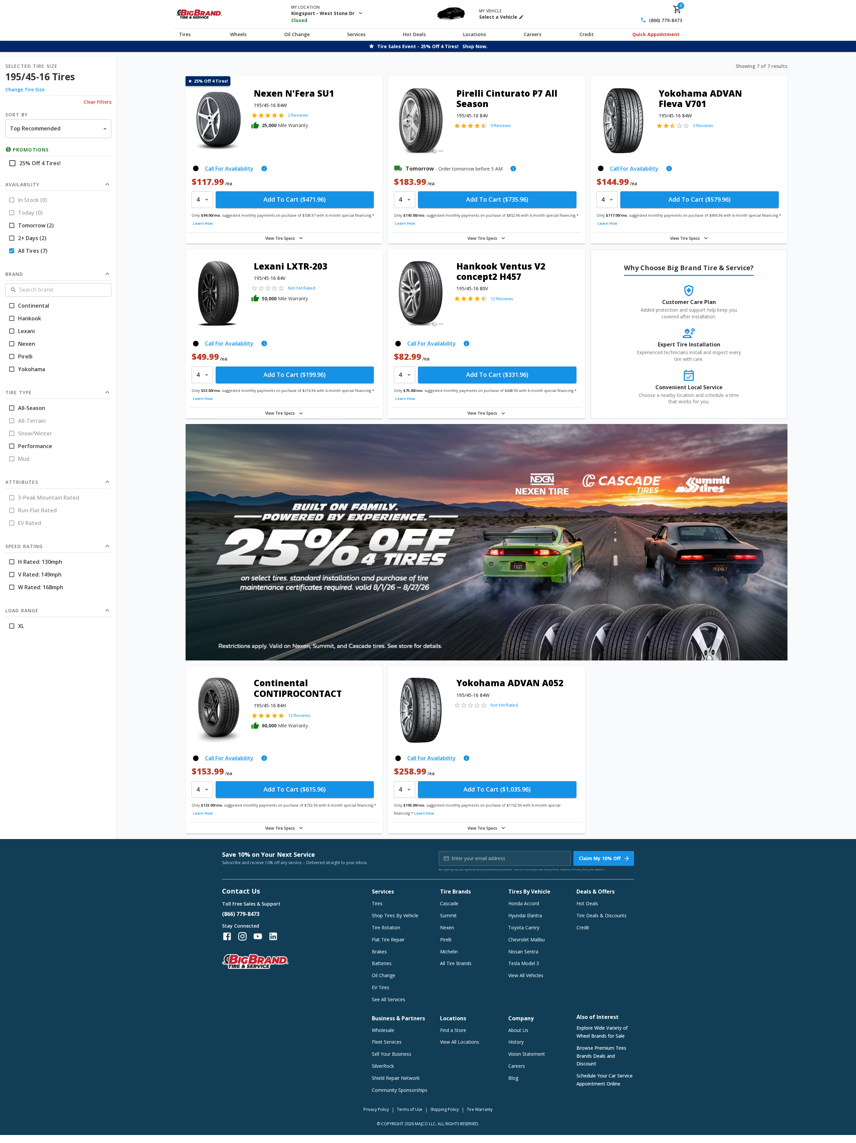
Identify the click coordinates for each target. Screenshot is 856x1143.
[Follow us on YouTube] (258, 936)
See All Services (388, 999)
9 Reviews (501, 125)
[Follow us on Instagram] (242, 936)
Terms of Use (409, 1109)
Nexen (447, 927)
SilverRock (383, 1066)
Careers (532, 34)
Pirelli (445, 939)
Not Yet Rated (301, 288)
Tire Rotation (386, 927)
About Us (518, 1030)
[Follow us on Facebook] (227, 936)
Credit (586, 34)
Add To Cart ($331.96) (497, 375)
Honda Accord (523, 903)
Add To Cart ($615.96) (294, 789)
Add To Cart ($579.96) (699, 199)
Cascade (449, 903)
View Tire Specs (280, 238)
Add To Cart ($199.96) (294, 375)
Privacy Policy (581, 869)
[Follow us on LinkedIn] (273, 936)
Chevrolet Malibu (526, 939)
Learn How (203, 223)
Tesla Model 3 (523, 963)
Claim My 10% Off (600, 858)
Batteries (382, 963)
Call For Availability (229, 168)
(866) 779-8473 (665, 20)
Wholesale (383, 1030)
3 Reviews (703, 125)
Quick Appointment (655, 34)
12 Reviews (502, 299)
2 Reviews (298, 115)
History (516, 1042)
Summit (448, 915)
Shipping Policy (444, 1109)
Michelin (449, 951)
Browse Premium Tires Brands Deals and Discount (601, 1056)
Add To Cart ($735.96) (497, 199)
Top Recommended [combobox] (35, 128)
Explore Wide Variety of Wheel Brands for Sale (602, 1032)
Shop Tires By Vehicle (395, 915)
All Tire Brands (455, 963)
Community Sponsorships (399, 1090)
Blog (513, 1078)
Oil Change (297, 34)
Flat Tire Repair (388, 939)
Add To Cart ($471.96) (294, 199)
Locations (474, 34)
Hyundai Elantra (525, 915)
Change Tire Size (24, 89)
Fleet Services (387, 1042)
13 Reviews (299, 715)
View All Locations (459, 1042)
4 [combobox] (198, 199)
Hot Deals (414, 34)
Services (356, 34)
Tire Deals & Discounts (601, 915)
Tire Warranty (480, 1109)
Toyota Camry (523, 927)
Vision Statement (526, 1054)
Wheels (238, 34)
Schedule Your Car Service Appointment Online (604, 1079)
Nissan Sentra (523, 951)
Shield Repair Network (396, 1078)
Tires (185, 34)
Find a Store (453, 1030)
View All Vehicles (525, 975)
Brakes (379, 951)
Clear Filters (97, 102)
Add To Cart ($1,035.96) (497, 789)
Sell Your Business (391, 1054)
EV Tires (380, 987)
